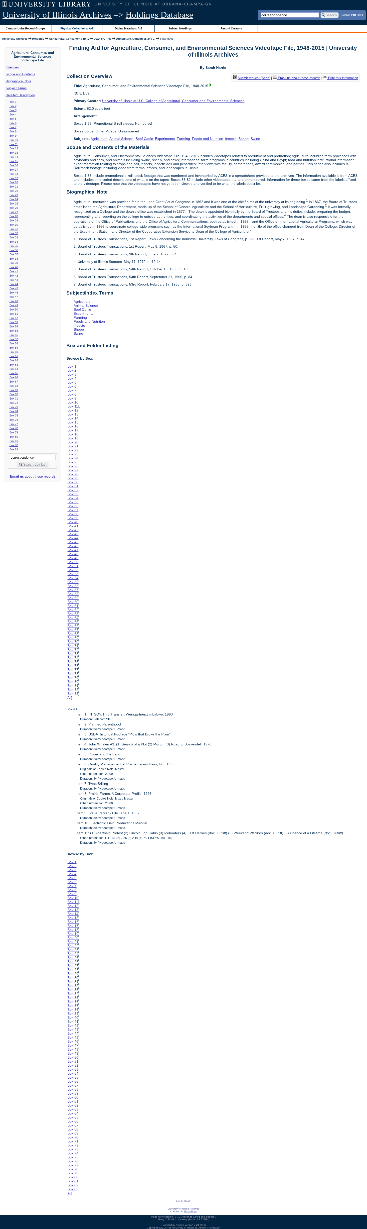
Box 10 (13, 139)
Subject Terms (16, 88)
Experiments (165, 139)
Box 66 (13, 377)
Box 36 (13, 250)
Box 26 (13, 207)
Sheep (243, 139)
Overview (12, 67)
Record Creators (231, 28)
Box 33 (13, 237)
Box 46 (13, 292)
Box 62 (13, 360)
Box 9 (12, 135)
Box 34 (13, 241)
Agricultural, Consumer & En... (69, 38)
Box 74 (13, 411)
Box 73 (13, 407)
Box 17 (13, 169)
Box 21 (13, 186)
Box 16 (13, 165)
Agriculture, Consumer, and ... (135, 38)
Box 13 (13, 152)
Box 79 (13, 432)
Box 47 (13, 296)
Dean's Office (102, 38)
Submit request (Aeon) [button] (254, 78)
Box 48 (13, 301)
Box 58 (13, 343)
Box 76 (13, 419)
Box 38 (13, 258)
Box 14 (13, 156)
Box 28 (13, 216)
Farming (183, 139)
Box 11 (13, 144)
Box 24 (13, 199)
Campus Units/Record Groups (25, 28)
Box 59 (13, 347)
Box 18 (13, 173)
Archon (180, 1225)
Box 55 (13, 330)
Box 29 (13, 220)
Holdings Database (159, 15)
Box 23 (13, 195)
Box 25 (13, 203)
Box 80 (13, 436)
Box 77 (13, 423)
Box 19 (13, 178)
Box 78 (13, 428)
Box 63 (13, 364)
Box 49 (13, 305)
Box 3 (12, 110)
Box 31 (13, 228)
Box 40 (13, 267)
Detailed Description (20, 95)
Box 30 (13, 224)
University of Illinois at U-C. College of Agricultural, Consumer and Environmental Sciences (173, 101)
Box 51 (13, 313)
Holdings (38, 38)
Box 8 (12, 131)
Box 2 (12, 105)
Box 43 (13, 279)
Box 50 (13, 309)
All (69, 698)
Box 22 (13, 190)
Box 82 (13, 445)
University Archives (14, 38)
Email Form (190, 1211)
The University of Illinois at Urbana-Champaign (193, 1227)
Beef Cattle (144, 139)
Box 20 (13, 182)
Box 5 (12, 118)
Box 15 (13, 161)
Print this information (342, 78)
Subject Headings (180, 28)
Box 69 (13, 390)
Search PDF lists (352, 14)
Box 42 (13, 275)
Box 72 (13, 402)
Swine (255, 139)
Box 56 (13, 334)
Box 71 (13, 398)
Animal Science (121, 139)
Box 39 (13, 262)
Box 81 (13, 440)
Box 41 (13, 271)
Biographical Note (18, 81)
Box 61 (13, 356)
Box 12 (13, 148)
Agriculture (99, 139)
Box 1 (12, 101)
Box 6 (12, 122)
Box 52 (13, 317)
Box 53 (13, 322)
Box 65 (13, 373)
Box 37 (13, 254)
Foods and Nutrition (207, 139)
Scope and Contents (20, 74)
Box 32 (13, 233)
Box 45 (13, 288)
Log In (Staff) (183, 1201)
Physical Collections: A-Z (77, 28)
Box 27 (13, 211)
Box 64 (13, 368)
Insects (230, 139)
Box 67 (13, 381)
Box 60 (13, 351)
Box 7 (12, 127)
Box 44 (13, 284)
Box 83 (13, 449)
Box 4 (12, 114)
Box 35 (13, 245)
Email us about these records (32, 476)
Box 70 (13, 394)
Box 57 (13, 339)
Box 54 (13, 326)
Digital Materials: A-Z (128, 28)
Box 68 (13, 385)
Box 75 (13, 415)
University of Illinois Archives (57, 15)
